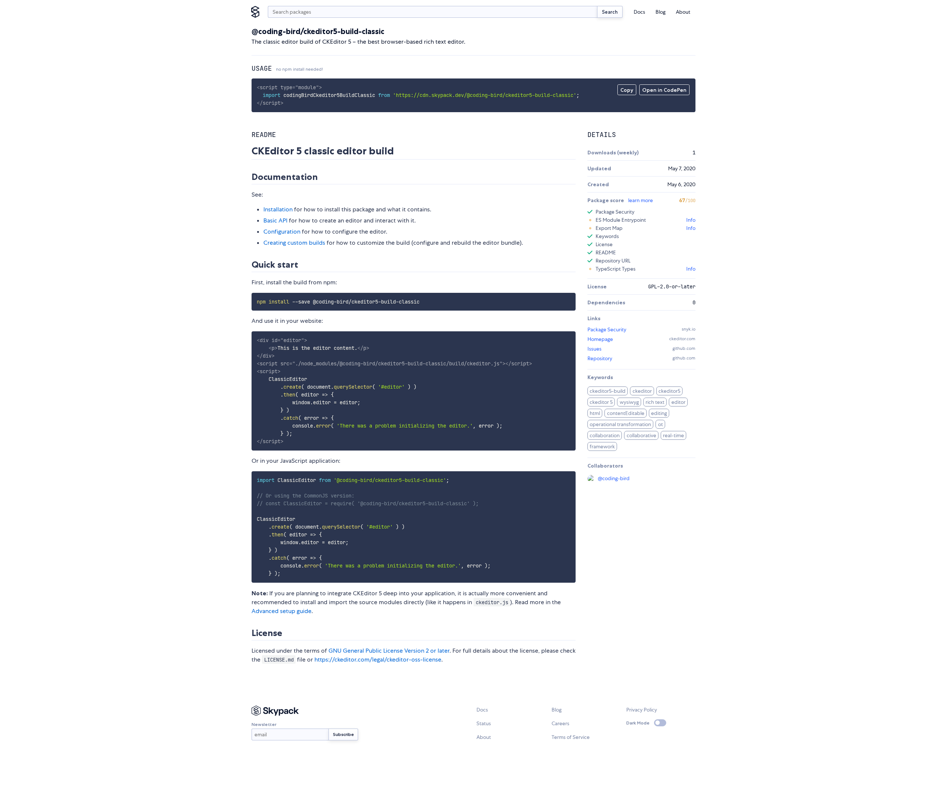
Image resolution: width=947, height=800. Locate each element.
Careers (560, 723)
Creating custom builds (294, 243)
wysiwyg (629, 402)
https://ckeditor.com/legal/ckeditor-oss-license (377, 659)
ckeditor (642, 391)
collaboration (605, 435)
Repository (599, 358)
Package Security (606, 329)
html (595, 413)
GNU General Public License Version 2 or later (388, 651)
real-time (673, 435)
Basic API (275, 220)
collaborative (641, 435)
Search (610, 12)
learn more (640, 200)
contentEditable (625, 413)
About (683, 12)
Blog (660, 12)
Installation (278, 209)
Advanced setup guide (281, 611)
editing (659, 413)
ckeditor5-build (608, 391)
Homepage (600, 339)
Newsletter (264, 724)
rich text (655, 402)
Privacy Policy (641, 709)
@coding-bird (614, 478)
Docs (639, 12)
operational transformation (620, 424)
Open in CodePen (664, 90)
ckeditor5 (669, 391)
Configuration (281, 231)
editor (678, 402)
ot (660, 424)
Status (483, 723)
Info (690, 220)
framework (602, 446)
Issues (594, 348)
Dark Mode (638, 723)
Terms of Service (571, 737)
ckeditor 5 (601, 402)
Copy (626, 90)
